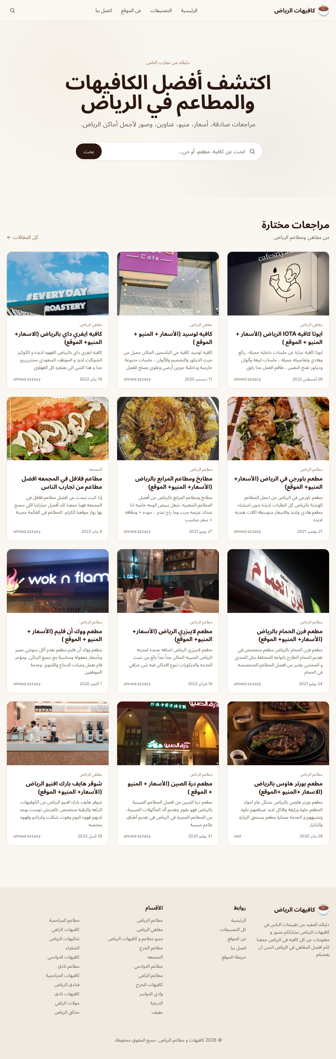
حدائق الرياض (66, 1012)
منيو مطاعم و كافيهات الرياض (135, 938)
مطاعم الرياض (311, 469)
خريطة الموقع (234, 957)
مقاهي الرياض (311, 324)
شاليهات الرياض (64, 938)
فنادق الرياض (66, 984)
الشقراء (72, 947)
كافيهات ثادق (66, 993)
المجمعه (95, 469)
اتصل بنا (103, 10)
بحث (89, 151)
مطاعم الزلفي (150, 975)
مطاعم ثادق (68, 966)
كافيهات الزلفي (65, 929)
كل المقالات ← (22, 237)
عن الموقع (131, 10)
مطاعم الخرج (151, 947)
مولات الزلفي (67, 1002)
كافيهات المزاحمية (62, 975)
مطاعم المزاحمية (64, 920)
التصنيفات (161, 10)
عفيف (157, 1012)
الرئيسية (189, 10)
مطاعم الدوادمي (148, 966)
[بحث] (12, 10)
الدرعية (156, 1002)
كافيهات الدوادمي (63, 957)
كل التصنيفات (233, 929)
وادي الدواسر (151, 993)
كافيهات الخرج (149, 984)
